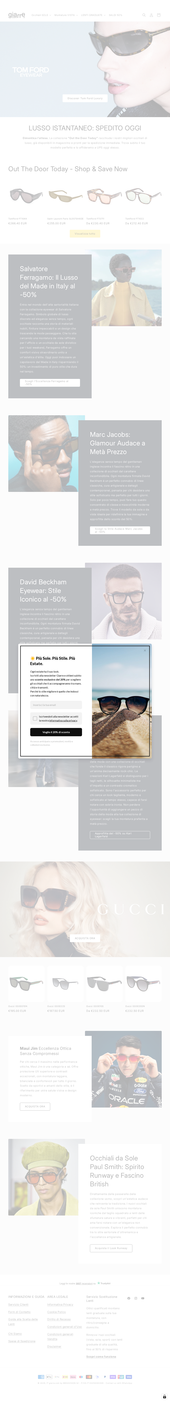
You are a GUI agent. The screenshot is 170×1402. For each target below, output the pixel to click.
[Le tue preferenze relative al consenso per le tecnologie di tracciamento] (164, 1396)
